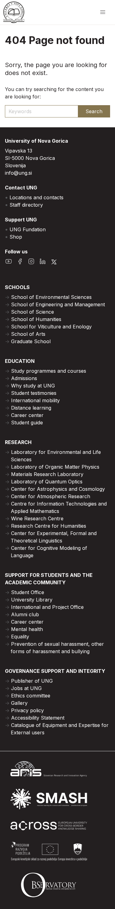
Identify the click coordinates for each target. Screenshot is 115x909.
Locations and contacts (36, 197)
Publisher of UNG (32, 681)
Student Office (27, 592)
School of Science (32, 312)
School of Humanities (36, 319)
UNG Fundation (28, 229)
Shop (16, 237)
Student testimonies (33, 393)
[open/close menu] (102, 12)
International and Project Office (47, 607)
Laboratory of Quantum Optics (46, 481)
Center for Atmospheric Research (50, 496)
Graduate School (31, 341)
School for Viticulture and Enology (51, 327)
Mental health (27, 629)
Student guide (27, 422)
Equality (20, 636)
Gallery (19, 703)
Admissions (24, 378)
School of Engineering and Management (58, 304)
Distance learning (31, 408)
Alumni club (25, 614)
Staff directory (26, 205)
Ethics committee (30, 696)
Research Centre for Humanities (48, 526)
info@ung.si (18, 173)
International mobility (35, 400)
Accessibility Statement (37, 718)
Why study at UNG (33, 386)
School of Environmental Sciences (51, 297)
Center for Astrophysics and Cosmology (58, 489)
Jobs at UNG (26, 688)
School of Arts (28, 334)
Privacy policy (27, 710)
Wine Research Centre (37, 518)
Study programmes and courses (48, 371)
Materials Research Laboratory (47, 474)
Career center (27, 415)
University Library (31, 600)
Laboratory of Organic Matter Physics (55, 467)
